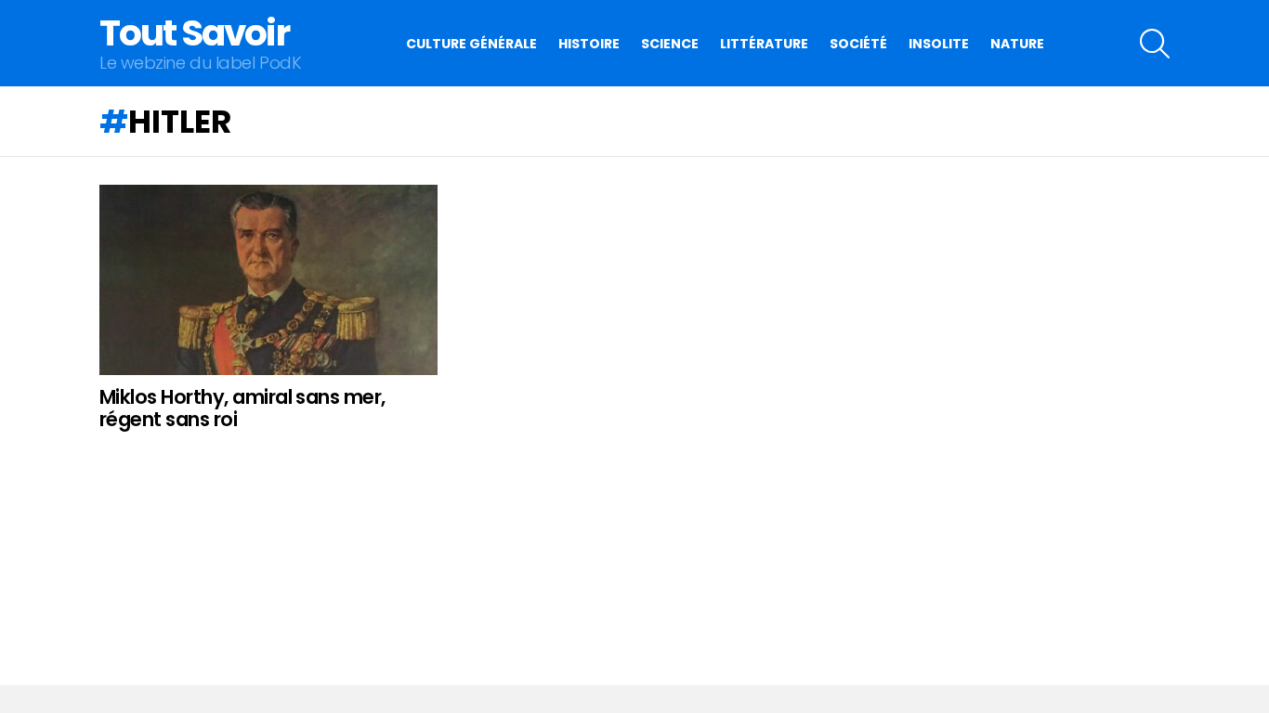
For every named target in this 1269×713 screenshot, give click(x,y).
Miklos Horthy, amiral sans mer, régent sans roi (242, 408)
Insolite (939, 43)
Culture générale (471, 43)
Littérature (764, 43)
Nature (1017, 43)
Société (858, 43)
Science (670, 43)
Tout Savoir (194, 32)
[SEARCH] (1155, 43)
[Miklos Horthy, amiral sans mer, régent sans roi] (268, 280)
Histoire (589, 43)
